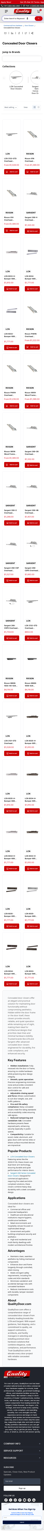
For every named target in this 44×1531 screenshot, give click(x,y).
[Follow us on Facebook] (6, 1500)
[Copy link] (32, 33)
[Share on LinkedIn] (12, 33)
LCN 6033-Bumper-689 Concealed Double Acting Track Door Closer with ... (10, 335)
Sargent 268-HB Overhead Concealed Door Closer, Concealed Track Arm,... (32, 511)
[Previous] (4, 78)
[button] (27, 18)
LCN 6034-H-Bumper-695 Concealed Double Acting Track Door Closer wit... (31, 799)
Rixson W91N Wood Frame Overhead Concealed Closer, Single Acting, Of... (10, 452)
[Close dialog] (41, 1504)
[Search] (39, 18)
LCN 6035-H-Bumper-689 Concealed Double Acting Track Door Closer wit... (10, 799)
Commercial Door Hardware (13, 25)
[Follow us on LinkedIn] (34, 1500)
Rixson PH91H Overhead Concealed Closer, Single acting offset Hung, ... (10, 394)
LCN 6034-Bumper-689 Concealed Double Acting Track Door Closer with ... (31, 277)
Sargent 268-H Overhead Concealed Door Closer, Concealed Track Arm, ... (32, 218)
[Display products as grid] (35, 107)
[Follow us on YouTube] (24, 1500)
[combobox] (18, 18)
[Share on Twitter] (26, 33)
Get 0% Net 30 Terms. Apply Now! (27, 2)
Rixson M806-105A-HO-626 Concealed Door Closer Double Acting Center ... (11, 684)
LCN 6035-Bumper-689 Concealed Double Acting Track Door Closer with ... (31, 915)
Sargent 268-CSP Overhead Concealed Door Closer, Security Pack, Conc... (11, 569)
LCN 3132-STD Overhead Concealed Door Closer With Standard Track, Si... (31, 626)
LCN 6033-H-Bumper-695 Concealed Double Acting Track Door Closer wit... (31, 857)
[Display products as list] (39, 107)
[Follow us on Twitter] (10, 1500)
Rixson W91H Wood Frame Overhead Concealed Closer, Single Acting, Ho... (30, 394)
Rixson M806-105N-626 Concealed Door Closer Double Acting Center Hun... (31, 684)
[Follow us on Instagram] (15, 1500)
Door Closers (29, 25)
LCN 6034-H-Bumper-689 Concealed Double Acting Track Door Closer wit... (10, 857)
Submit (22, 1522)
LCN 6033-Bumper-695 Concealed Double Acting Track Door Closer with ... (31, 972)
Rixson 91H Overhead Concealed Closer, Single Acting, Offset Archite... (10, 218)
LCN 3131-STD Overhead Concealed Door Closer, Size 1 (11, 742)
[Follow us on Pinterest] (20, 1500)
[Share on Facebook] (19, 33)
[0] (38, 11)
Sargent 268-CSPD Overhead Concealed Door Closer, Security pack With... (11, 626)
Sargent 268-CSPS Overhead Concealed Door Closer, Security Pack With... (31, 569)
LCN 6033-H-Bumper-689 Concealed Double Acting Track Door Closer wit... (10, 277)
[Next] (39, 78)
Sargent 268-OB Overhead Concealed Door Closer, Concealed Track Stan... (32, 452)
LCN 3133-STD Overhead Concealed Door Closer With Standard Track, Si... (11, 159)
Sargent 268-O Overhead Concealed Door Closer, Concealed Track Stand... (11, 511)
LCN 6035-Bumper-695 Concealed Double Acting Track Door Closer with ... (10, 915)
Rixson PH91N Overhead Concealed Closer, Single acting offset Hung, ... (31, 335)
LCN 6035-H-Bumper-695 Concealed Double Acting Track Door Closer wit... (31, 742)
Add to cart (14, 172)
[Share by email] (5, 33)
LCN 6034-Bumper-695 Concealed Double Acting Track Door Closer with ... (10, 972)
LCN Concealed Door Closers (16, 87)
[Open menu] (6, 11)
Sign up (22, 1488)
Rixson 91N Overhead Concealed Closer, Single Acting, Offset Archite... (30, 159)
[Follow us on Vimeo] (29, 1500)
